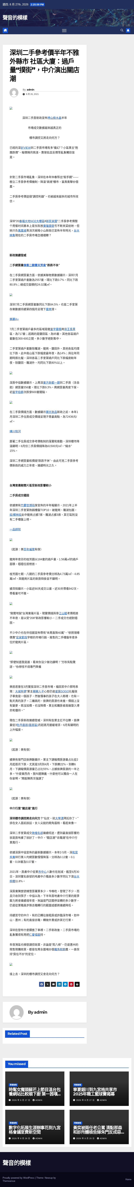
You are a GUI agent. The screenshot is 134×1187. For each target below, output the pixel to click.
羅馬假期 (59, 949)
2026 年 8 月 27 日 (21, 1100)
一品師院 (15, 529)
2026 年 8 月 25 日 (85, 1138)
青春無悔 (13, 1085)
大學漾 (59, 818)
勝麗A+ (14, 319)
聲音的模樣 (15, 17)
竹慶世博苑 (28, 505)
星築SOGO (62, 691)
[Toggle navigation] (64, 30)
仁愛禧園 (34, 934)
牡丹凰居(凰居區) (27, 725)
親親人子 (38, 691)
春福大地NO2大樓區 (31, 221)
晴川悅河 (15, 431)
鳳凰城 (22, 230)
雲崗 (48, 309)
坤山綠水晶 (54, 117)
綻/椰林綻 (15, 514)
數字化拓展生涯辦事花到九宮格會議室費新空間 (34, 1130)
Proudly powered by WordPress (19, 1178)
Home (128, 1179)
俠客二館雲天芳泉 (35, 265)
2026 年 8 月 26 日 (21, 1138)
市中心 (42, 871)
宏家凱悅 (21, 637)
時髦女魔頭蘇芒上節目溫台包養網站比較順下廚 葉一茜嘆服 (34, 1094)
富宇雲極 (55, 329)
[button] (122, 30)
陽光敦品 (51, 412)
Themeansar (9, 1181)
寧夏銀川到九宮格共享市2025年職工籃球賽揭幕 (95, 1091)
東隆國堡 (48, 225)
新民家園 (51, 221)
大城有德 (20, 691)
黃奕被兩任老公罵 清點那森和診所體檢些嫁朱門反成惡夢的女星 (99, 1132)
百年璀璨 (29, 549)
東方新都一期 (51, 382)
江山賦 (63, 613)
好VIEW (26, 147)
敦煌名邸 (37, 833)
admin (30, 89)
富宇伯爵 (18, 392)
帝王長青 (69, 329)
